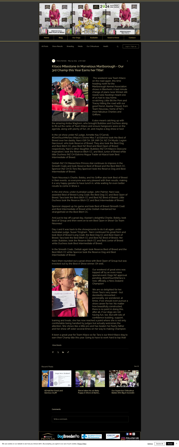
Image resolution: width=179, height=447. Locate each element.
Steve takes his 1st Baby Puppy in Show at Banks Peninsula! (88, 392)
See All (136, 366)
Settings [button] (150, 444)
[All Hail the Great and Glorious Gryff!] (56, 378)
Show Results (57, 46)
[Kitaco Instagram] (133, 434)
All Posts (45, 46)
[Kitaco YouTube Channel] (130, 434)
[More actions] (127, 61)
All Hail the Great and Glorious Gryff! (53, 392)
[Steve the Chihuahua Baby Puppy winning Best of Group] (124, 378)
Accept (170, 444)
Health (105, 46)
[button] (138, 21)
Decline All (159, 444)
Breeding (70, 46)
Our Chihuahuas (93, 46)
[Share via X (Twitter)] (58, 352)
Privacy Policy (81, 444)
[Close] (176, 443)
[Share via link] (68, 352)
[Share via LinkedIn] (63, 352)
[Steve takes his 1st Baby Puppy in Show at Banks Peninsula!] (90, 378)
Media (80, 46)
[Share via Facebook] (53, 352)
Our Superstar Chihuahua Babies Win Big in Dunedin (123, 392)
